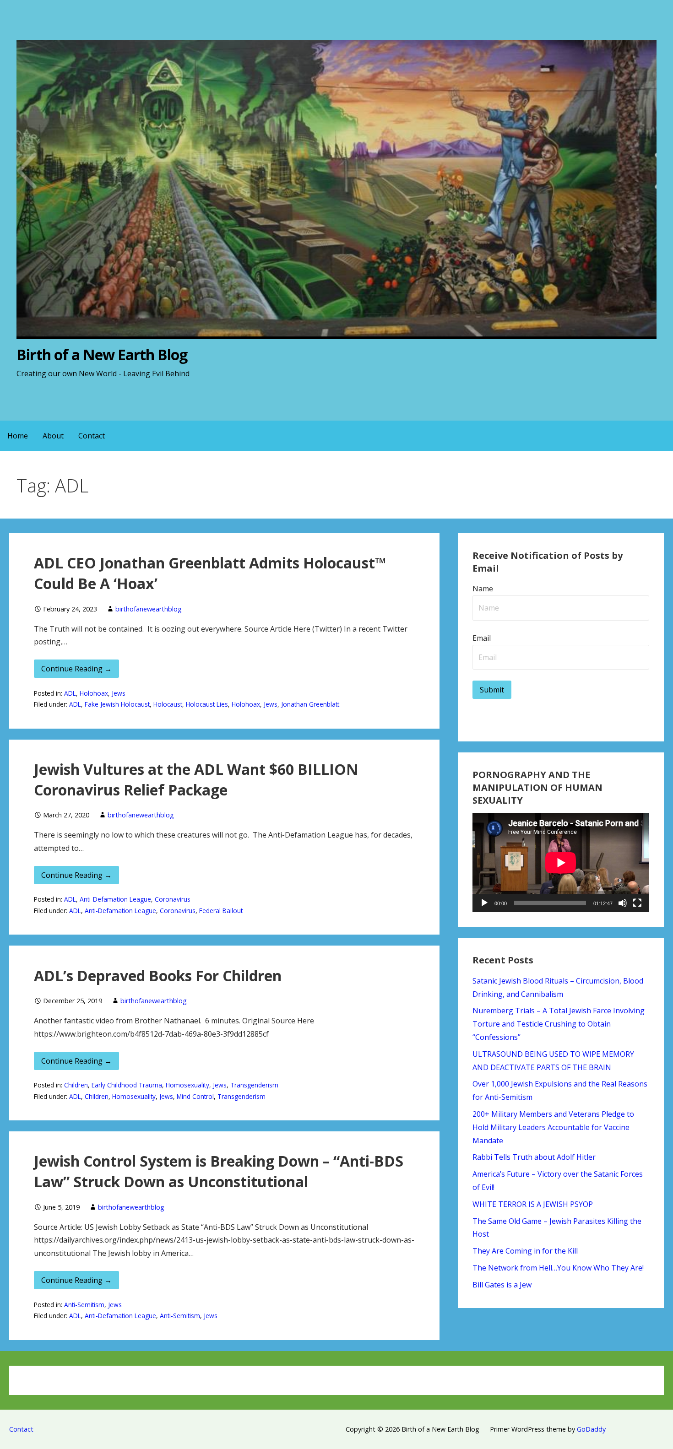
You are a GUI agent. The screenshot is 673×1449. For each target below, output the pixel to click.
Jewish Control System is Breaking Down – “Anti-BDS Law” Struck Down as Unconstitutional (218, 1171)
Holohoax (94, 693)
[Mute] (622, 903)
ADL (70, 693)
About (53, 436)
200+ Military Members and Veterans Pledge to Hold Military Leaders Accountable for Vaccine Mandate (553, 1127)
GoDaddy (591, 1429)
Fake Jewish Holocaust (117, 704)
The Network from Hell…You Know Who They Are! (558, 1268)
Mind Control (195, 1096)
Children (76, 1085)
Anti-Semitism (84, 1304)
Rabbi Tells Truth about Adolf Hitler (534, 1157)
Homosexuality (187, 1085)
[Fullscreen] (637, 903)
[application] (560, 862)
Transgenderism (254, 1085)
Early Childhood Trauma (127, 1085)
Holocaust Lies (207, 704)
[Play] (484, 903)
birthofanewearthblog (148, 609)
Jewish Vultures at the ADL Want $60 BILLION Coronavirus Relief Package (196, 779)
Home (17, 436)
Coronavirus (172, 899)
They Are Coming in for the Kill (525, 1251)
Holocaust (167, 704)
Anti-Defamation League (115, 899)
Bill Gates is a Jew (502, 1285)
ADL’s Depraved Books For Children (158, 975)
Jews (118, 693)
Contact (91, 436)
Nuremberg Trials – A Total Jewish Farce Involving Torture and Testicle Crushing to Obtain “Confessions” (558, 1024)
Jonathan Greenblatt (310, 704)
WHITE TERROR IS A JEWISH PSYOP (532, 1204)
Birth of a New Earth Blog (101, 354)
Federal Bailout (221, 910)
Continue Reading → (76, 669)
